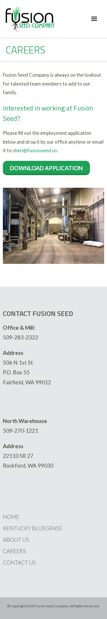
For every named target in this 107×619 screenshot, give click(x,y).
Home (11, 516)
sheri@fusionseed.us (35, 150)
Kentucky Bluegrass (32, 528)
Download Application (46, 168)
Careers (14, 551)
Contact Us (19, 562)
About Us (16, 539)
